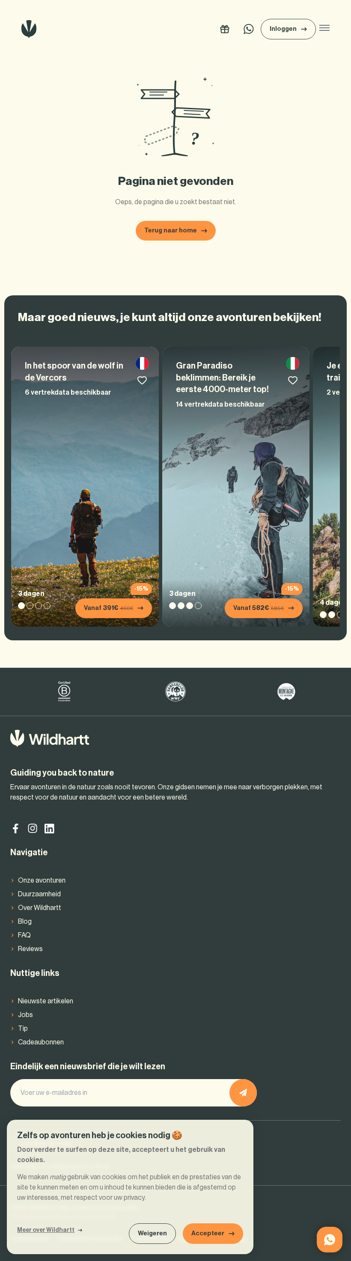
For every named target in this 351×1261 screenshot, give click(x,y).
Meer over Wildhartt (45, 1230)
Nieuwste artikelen (45, 1001)
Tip (23, 1028)
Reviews (30, 949)
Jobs (25, 1014)
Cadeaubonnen (41, 1042)
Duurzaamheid (39, 894)
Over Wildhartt (39, 907)
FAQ (24, 935)
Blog (25, 921)
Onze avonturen (41, 880)
